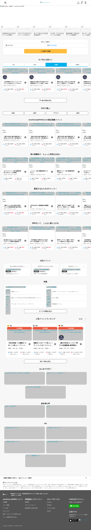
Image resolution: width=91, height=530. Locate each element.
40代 (77, 113)
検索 (85, 3)
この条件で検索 (45, 51)
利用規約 (27, 502)
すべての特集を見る (45, 311)
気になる (78, 3)
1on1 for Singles (51, 508)
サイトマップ (6, 511)
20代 (13, 113)
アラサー (56, 113)
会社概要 (5, 502)
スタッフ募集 (6, 505)
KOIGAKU (49, 505)
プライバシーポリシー (30, 505)
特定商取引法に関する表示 (31, 508)
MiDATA (49, 511)
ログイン (82, 3)
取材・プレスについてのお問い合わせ (12, 514)
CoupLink (49, 502)
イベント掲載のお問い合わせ (10, 517)
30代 (34, 113)
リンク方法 (5, 508)
